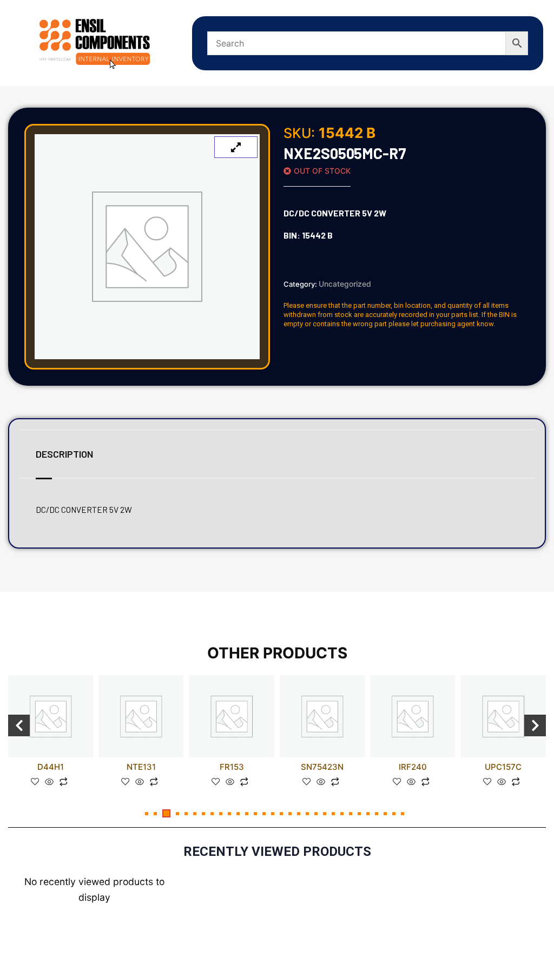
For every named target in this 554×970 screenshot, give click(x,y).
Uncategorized (345, 283)
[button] (146, 813)
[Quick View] (49, 782)
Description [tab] (64, 454)
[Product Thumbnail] (236, 147)
